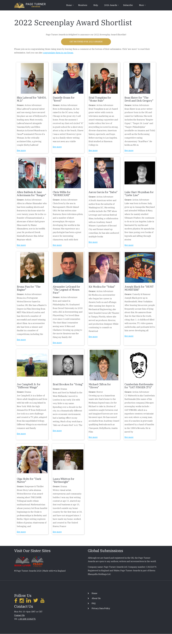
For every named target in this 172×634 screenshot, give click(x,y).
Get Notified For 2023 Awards (86, 41)
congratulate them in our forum (58, 52)
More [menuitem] (142, 6)
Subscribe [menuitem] (128, 5)
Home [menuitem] (70, 6)
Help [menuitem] (95, 5)
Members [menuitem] (82, 5)
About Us (96, 598)
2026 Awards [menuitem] (111, 6)
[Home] (30, 5)
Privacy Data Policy (101, 608)
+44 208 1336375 (27, 619)
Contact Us (19, 615)
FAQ (94, 603)
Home (94, 593)
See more (21, 150)
